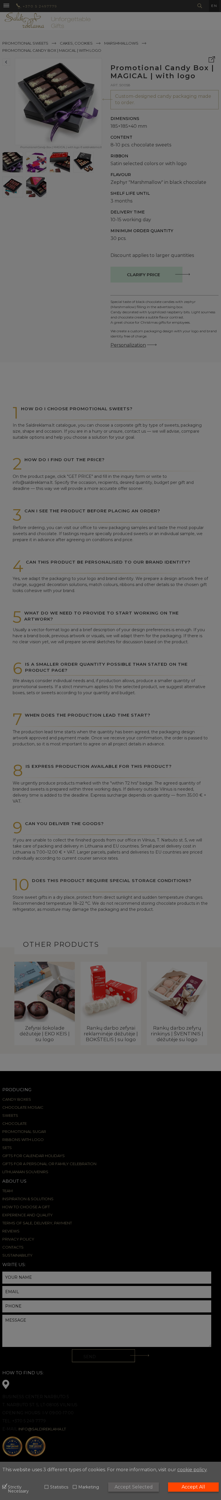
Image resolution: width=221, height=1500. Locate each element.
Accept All (193, 1487)
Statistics (59, 1487)
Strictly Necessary (18, 1489)
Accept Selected (134, 1487)
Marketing (88, 1487)
